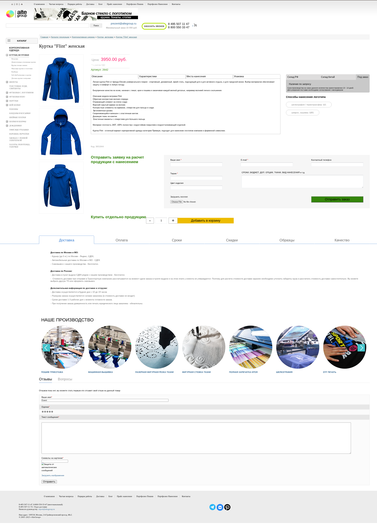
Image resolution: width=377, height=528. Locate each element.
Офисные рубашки (19, 130)
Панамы (13, 109)
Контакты (176, 4)
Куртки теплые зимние (19, 65)
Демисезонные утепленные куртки (23, 62)
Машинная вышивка (54, 372)
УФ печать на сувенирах (337, 372)
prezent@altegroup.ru (123, 23)
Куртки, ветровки (19, 55)
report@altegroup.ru (47, 509)
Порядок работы (75, 4)
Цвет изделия (176, 183)
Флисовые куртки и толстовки (22, 68)
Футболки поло (17, 97)
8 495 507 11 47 (178, 23)
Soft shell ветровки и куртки (21, 75)
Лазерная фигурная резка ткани (108, 372)
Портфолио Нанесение (158, 4)
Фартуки (13, 101)
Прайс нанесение (114, 4)
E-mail (244, 160)
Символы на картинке (52, 458)
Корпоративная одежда (19, 49)
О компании (39, 4)
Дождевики (15, 126)
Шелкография (237, 372)
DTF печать (283, 372)
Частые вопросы (56, 4)
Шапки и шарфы (17, 121)
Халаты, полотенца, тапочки (19, 145)
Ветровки (14, 59)
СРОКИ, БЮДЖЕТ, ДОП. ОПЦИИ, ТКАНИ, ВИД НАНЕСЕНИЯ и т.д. (273, 172)
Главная (44, 37)
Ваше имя (175, 160)
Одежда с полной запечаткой (18, 139)
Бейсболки (14, 105)
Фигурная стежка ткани (149, 372)
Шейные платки (17, 117)
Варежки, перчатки (19, 134)
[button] (361, 347)
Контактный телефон (321, 160)
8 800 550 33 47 (178, 27)
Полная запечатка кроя (196, 372)
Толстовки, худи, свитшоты (18, 87)
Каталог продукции (60, 37)
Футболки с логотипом (21, 93)
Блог (101, 4)
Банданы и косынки (19, 113)
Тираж (173, 173)
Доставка (90, 4)
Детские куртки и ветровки (21, 78)
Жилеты (13, 82)
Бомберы (14, 72)
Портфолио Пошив (134, 4)
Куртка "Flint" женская (126, 37)
